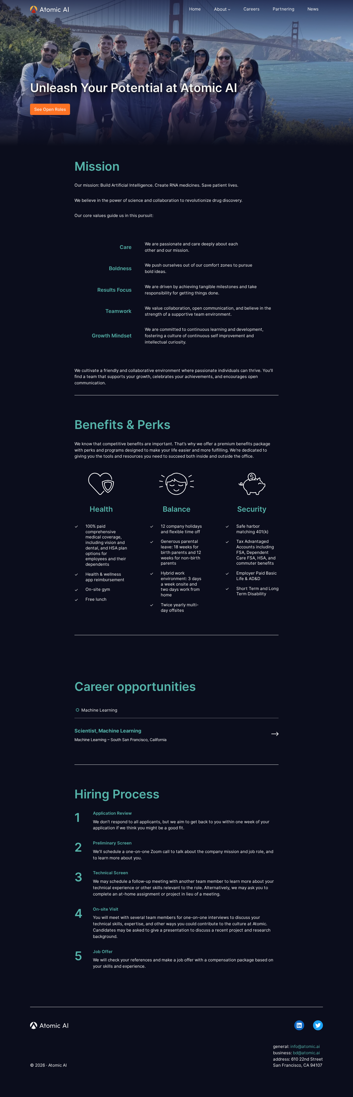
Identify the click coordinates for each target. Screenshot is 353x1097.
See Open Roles (50, 109)
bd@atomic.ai (306, 1052)
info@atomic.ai (305, 1046)
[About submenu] (229, 9)
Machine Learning (99, 710)
